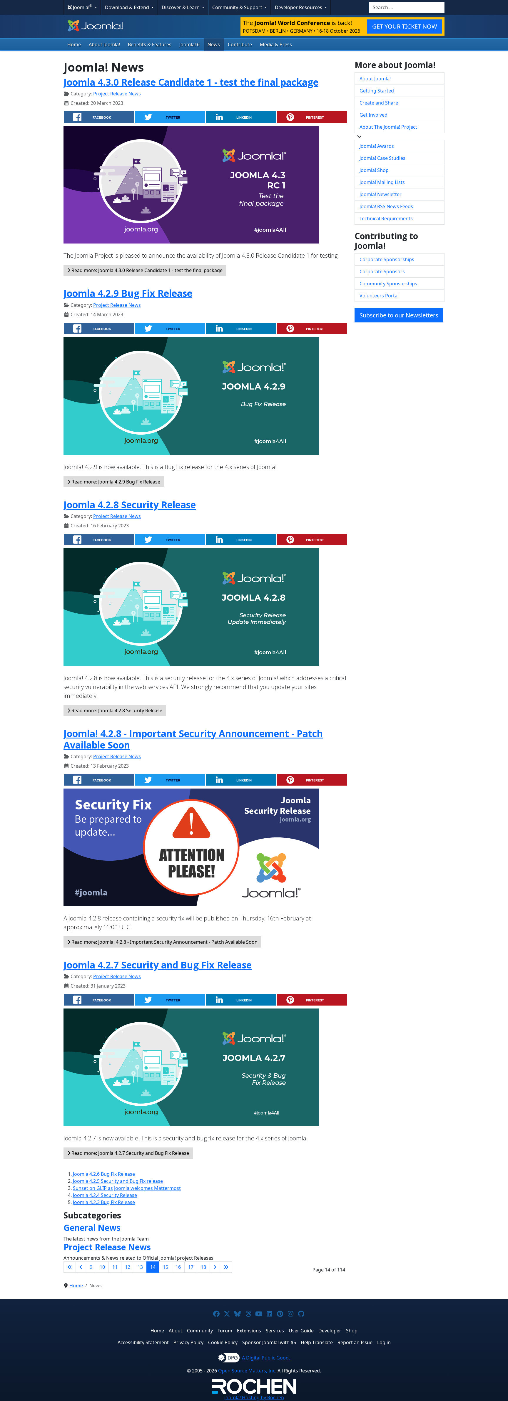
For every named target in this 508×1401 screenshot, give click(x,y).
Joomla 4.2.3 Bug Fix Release (104, 1202)
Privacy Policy (188, 1342)
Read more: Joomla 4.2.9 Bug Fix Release (115, 481)
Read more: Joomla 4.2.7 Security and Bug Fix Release (129, 1153)
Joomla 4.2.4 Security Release (105, 1195)
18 (203, 1267)
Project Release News (117, 93)
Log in (384, 1342)
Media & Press (276, 44)
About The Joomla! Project (388, 127)
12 (127, 1267)
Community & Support (237, 7)
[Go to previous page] (81, 1267)
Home (74, 44)
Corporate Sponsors (382, 271)
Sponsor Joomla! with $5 (269, 1342)
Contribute (240, 44)
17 (190, 1267)
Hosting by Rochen (254, 1397)
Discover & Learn (181, 7)
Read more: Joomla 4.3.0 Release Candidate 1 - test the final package (146, 270)
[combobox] (406, 7)
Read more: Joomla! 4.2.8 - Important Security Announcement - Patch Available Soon (164, 942)
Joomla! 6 (189, 44)
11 (115, 1267)
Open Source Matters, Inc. (247, 1370)
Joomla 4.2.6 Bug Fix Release (104, 1174)
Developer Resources (299, 7)
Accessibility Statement (143, 1342)
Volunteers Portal (379, 295)
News (214, 44)
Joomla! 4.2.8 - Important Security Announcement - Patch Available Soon (193, 739)
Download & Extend (127, 7)
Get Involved (373, 115)
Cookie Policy (223, 1342)
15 (165, 1267)
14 (153, 1267)
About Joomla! (104, 44)
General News (92, 1227)
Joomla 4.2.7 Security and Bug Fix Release (157, 964)
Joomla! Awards (377, 146)
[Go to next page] (215, 1267)
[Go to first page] (69, 1267)
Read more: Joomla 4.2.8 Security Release (116, 710)
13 (140, 1267)
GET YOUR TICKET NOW (404, 26)
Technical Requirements (386, 218)
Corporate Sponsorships (387, 259)
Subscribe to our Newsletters (399, 315)
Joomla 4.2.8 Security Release (129, 504)
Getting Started (377, 90)
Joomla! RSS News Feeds (386, 206)
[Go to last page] (226, 1267)
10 (102, 1267)
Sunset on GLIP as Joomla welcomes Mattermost (127, 1188)
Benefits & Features (149, 44)
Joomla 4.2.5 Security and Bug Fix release (118, 1181)
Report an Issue (354, 1342)
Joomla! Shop (374, 170)
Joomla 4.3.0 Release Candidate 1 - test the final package (190, 82)
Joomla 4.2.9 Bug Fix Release (127, 293)
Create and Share (379, 103)
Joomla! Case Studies (382, 158)
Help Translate (317, 1342)
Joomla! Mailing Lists (382, 182)
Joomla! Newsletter (381, 194)
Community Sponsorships (388, 283)
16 (178, 1267)
